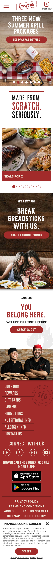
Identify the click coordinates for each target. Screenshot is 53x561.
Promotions (14, 413)
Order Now (47, 6)
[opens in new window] (26, 476)
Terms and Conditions (26, 506)
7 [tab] (39, 82)
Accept (26, 551)
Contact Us (13, 434)
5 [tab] (30, 82)
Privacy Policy (36, 557)
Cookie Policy (35, 516)
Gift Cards (13, 400)
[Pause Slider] (5, 80)
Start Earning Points (26, 235)
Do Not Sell (39, 511)
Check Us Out (26, 329)
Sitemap (13, 516)
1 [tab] (14, 82)
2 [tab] (18, 82)
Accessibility (15, 511)
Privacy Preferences (20, 557)
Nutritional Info (18, 420)
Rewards (11, 393)
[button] (47, 524)
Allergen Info (15, 427)
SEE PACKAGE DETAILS (30, 40)
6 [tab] (35, 82)
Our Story (12, 386)
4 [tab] (26, 82)
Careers (11, 406)
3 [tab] (22, 82)
